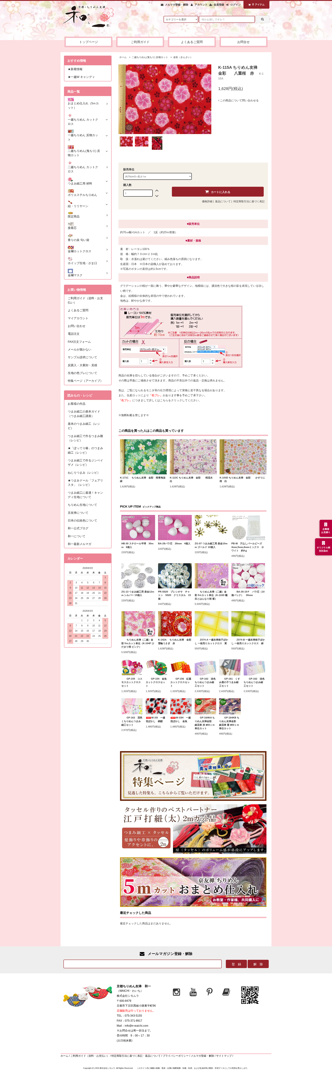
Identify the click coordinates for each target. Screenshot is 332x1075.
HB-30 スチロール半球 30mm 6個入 (137, 545)
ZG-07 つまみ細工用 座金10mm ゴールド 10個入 (211, 545)
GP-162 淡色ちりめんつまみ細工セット (205, 682)
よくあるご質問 (192, 42)
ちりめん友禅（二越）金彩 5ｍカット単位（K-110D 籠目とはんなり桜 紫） (211, 595)
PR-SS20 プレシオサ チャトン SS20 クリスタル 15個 (174, 595)
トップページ (88, 42)
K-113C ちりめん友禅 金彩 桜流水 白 (192, 479)
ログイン (235, 4)
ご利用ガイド (140, 42)
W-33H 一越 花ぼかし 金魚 (181, 719)
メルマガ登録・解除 (176, 4)
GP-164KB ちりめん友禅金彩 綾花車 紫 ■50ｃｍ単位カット (229, 723)
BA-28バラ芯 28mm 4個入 (174, 543)
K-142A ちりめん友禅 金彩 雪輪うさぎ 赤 (175, 641)
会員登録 (219, 4)
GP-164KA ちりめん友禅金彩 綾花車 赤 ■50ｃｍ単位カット (205, 723)
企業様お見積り (325, 531)
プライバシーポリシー (176, 1055)
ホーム (123, 57)
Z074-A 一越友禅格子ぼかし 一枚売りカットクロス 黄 (211, 641)
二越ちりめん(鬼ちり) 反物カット (149, 57)
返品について (223, 201)
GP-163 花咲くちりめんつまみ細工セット (131, 721)
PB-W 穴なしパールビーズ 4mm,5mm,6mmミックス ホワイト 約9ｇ (247, 547)
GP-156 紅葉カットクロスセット (180, 682)
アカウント (201, 4)
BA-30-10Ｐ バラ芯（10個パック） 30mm (248, 593)
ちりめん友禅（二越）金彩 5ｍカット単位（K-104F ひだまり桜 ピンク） (137, 643)
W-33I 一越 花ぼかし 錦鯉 (156, 719)
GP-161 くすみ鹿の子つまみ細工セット (229, 682)
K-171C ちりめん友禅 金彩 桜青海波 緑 (143, 479)
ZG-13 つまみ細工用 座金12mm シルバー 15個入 (137, 593)
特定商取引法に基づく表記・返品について (136, 1055)
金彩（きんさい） (183, 57)
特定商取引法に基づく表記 (249, 201)
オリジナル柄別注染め (323, 549)
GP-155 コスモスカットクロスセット (131, 682)
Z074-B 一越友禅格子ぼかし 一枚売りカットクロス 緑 (248, 641)
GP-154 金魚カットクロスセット (156, 682)
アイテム (258, 4)
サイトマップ (224, 1055)
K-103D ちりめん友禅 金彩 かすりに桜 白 (242, 479)
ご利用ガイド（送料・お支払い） (89, 1055)
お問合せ (243, 42)
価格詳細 (207, 201)
